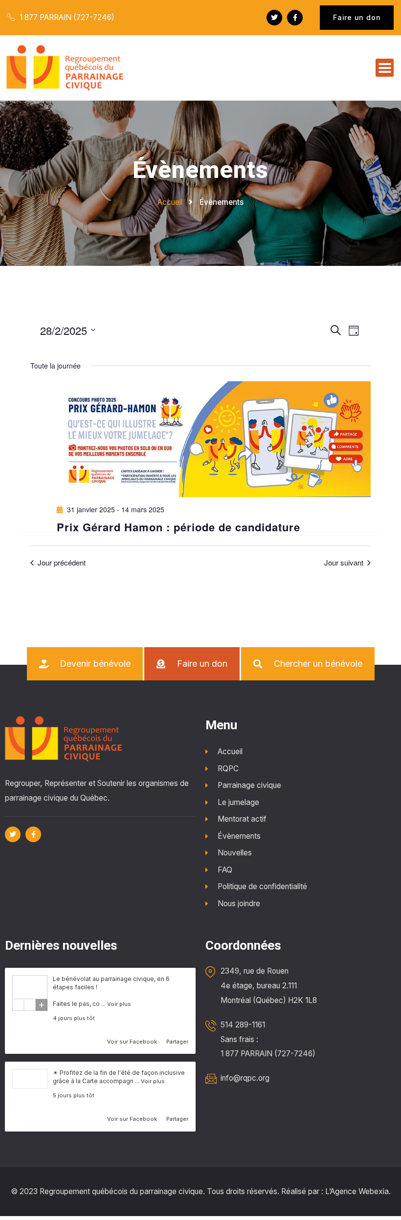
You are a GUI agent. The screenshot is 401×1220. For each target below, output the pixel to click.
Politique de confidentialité (262, 886)
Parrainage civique (249, 785)
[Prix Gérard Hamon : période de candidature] (214, 439)
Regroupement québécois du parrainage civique (121, 1191)
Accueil (230, 751)
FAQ (225, 869)
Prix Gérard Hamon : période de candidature (178, 527)
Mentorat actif (242, 819)
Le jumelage (238, 802)
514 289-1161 (243, 1024)
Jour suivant (343, 562)
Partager (177, 1041)
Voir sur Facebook (132, 1041)
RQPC (228, 768)
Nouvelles (235, 852)
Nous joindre (239, 903)
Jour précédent (62, 562)
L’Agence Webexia (357, 1191)
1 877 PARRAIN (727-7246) (66, 17)
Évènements (239, 836)
